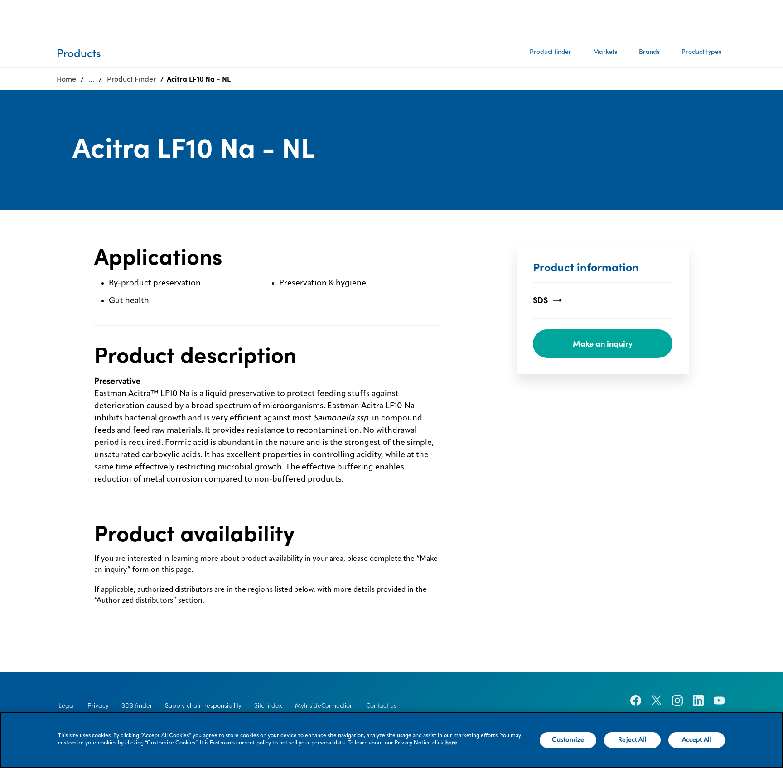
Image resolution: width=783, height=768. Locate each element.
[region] (391, 740)
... (91, 78)
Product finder (550, 52)
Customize (568, 740)
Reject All (632, 740)
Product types (701, 52)
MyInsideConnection (324, 705)
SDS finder (136, 705)
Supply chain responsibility (203, 705)
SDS (540, 300)
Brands (649, 52)
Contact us (381, 705)
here (451, 743)
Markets (605, 52)
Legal (66, 705)
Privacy (98, 705)
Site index (268, 705)
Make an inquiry (603, 343)
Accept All (696, 740)
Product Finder (131, 78)
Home (66, 78)
